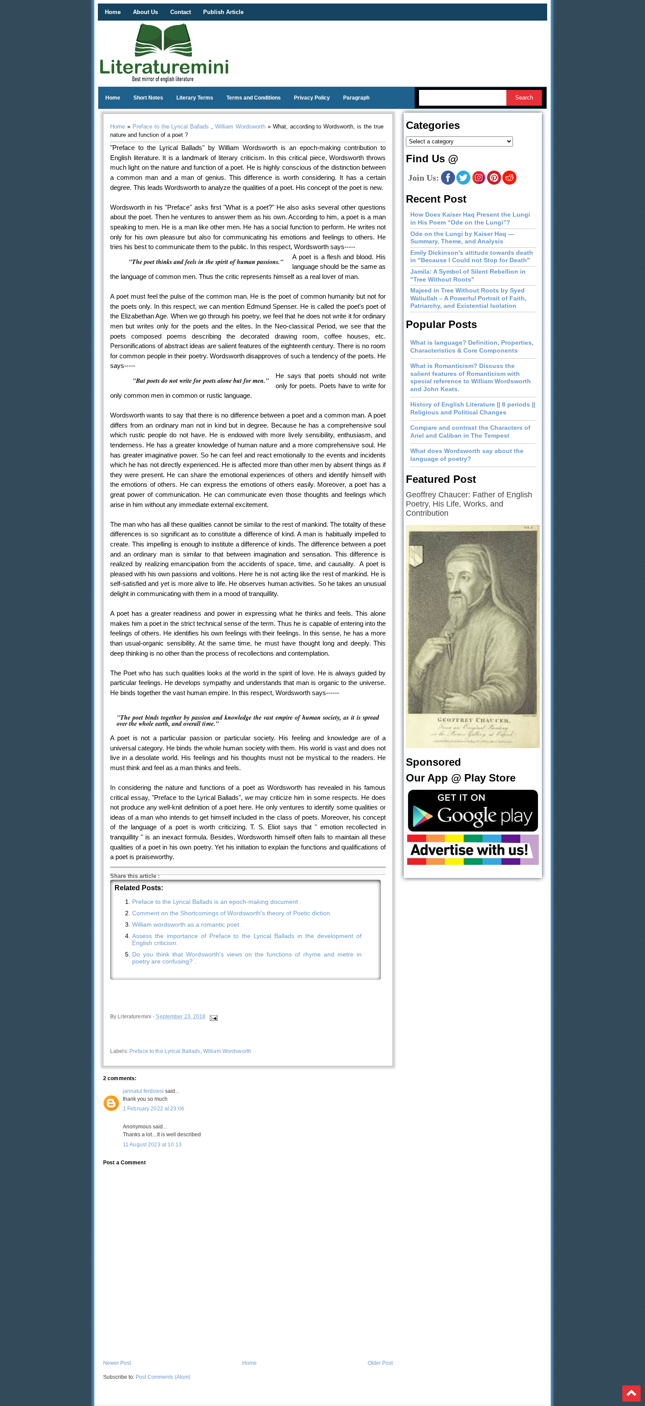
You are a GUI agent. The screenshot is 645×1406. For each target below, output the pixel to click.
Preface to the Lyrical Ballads (171, 126)
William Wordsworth (240, 126)
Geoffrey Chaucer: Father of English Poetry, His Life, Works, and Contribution (469, 503)
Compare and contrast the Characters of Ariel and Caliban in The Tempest (470, 431)
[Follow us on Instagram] (479, 183)
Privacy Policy (312, 98)
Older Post (380, 1363)
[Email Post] (213, 1016)
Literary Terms (194, 98)
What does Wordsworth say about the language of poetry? (466, 454)
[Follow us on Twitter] (463, 183)
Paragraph (356, 98)
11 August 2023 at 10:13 (152, 1145)
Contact (180, 12)
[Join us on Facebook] (448, 183)
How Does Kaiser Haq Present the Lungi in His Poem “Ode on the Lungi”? (470, 218)
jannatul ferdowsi (143, 1091)
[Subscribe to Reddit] (509, 183)
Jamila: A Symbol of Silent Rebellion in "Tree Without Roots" (468, 275)
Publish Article (223, 12)
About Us (145, 12)
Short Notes (148, 98)
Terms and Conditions (253, 98)
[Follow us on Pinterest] (494, 183)
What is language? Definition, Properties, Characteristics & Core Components (472, 346)
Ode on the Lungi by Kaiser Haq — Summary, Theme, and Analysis (462, 237)
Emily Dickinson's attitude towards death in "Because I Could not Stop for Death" (471, 256)
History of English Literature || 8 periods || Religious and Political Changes (472, 408)
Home (113, 12)
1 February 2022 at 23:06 (153, 1109)
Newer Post (117, 1363)
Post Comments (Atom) (163, 1377)
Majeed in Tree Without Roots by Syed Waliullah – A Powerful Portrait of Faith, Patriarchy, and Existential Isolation (468, 298)
